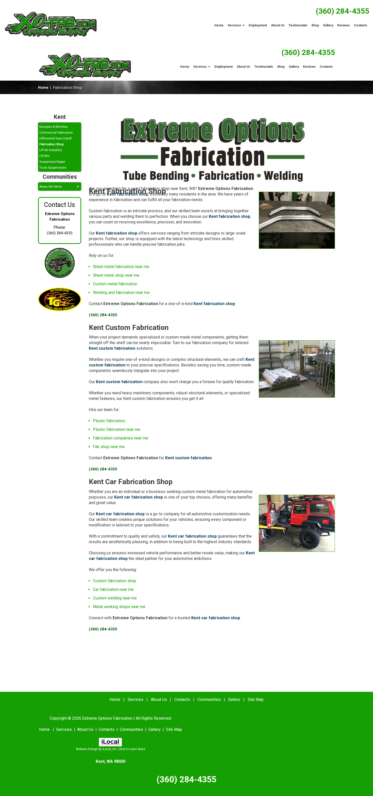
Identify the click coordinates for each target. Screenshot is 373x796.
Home (43, 87)
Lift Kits (44, 156)
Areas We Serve (50, 186)
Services (135, 699)
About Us (159, 699)
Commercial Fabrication (56, 132)
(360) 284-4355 (342, 11)
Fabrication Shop (51, 144)
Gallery (234, 699)
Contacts (182, 699)
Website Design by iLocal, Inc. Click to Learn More (110, 749)
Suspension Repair (52, 162)
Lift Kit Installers (50, 150)
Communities (209, 699)
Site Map (256, 699)
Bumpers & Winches (53, 127)
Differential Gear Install (55, 138)
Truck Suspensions (52, 167)
